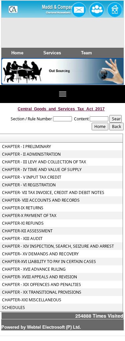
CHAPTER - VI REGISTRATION (29, 185)
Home (17, 52)
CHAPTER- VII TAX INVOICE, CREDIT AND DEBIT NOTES (53, 192)
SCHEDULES (13, 307)
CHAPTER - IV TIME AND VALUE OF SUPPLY (42, 169)
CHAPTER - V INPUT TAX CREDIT (31, 177)
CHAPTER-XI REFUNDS (23, 223)
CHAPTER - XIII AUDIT (22, 238)
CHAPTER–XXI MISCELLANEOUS (31, 300)
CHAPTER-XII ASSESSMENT (27, 231)
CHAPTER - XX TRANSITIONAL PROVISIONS (41, 292)
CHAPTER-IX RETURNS (22, 208)
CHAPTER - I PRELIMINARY (26, 146)
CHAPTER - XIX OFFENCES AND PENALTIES (41, 284)
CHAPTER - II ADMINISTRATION (31, 154)
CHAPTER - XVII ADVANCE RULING (34, 269)
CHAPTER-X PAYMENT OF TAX (29, 215)
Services (52, 52)
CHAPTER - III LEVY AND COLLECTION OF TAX (44, 162)
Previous (16, 77)
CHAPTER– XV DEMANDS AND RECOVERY (40, 254)
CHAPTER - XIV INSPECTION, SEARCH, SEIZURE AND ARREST (58, 246)
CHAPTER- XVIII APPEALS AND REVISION (39, 277)
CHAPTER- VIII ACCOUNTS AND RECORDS (41, 200)
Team (86, 52)
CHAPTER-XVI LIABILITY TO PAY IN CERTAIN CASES (49, 261)
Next (108, 77)
